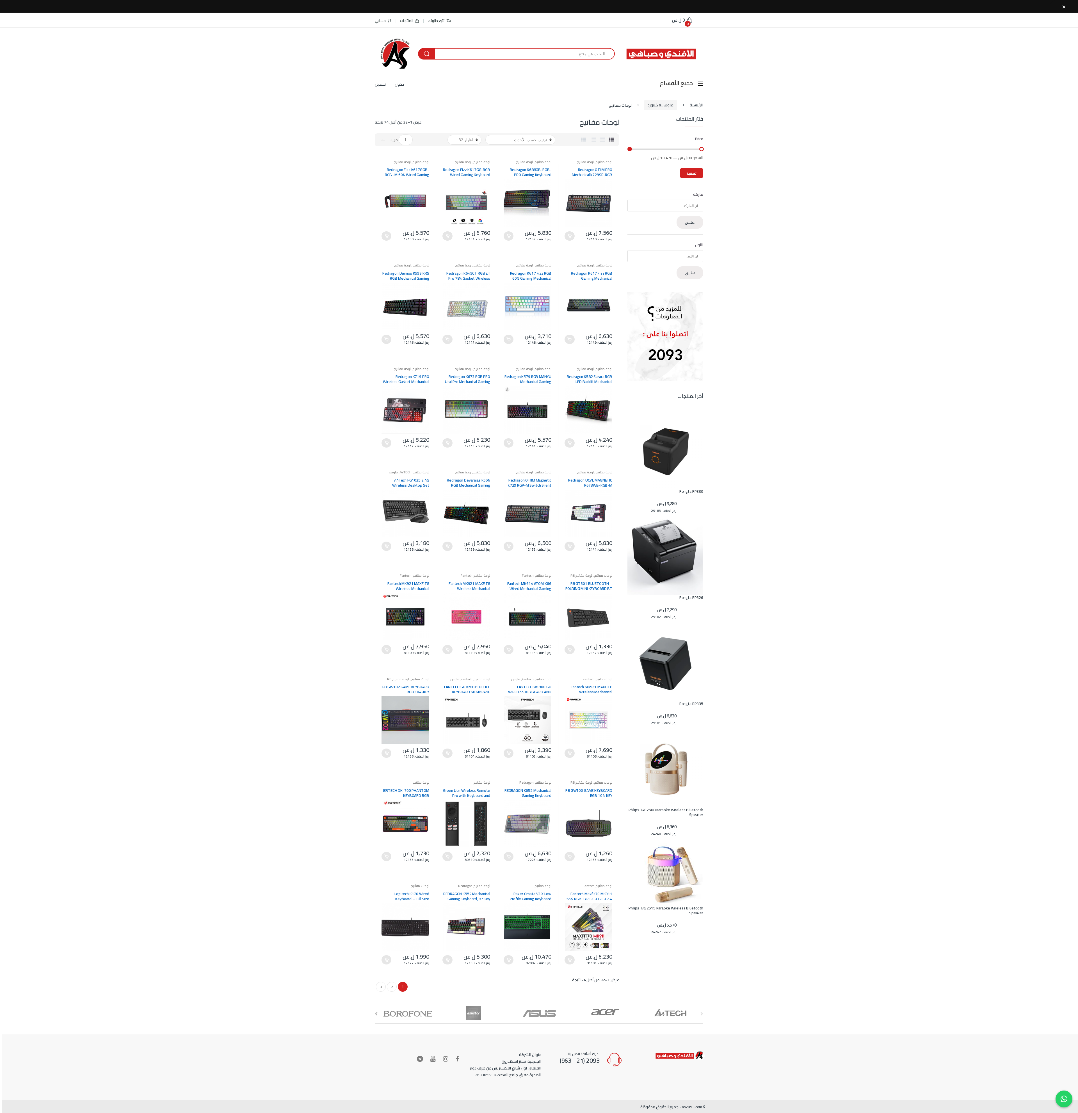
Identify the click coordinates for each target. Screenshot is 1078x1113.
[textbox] (662, 206)
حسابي (380, 20)
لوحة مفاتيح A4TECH (414, 472)
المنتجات (406, 20)
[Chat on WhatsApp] (1064, 1099)
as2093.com (692, 1106)
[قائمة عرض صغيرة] (583, 139)
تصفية (691, 173)
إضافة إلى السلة (570, 236)
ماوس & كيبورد (660, 105)
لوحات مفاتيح (603, 575)
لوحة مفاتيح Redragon (535, 782)
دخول (399, 84)
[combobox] (524, 54)
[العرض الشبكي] (611, 139)
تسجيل (380, 84)
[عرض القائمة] (593, 139)
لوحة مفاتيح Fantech (536, 575)
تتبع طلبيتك (436, 20)
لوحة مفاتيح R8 (581, 575)
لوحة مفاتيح (603, 162)
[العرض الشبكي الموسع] (602, 139)
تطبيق (690, 222)
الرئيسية (696, 105)
